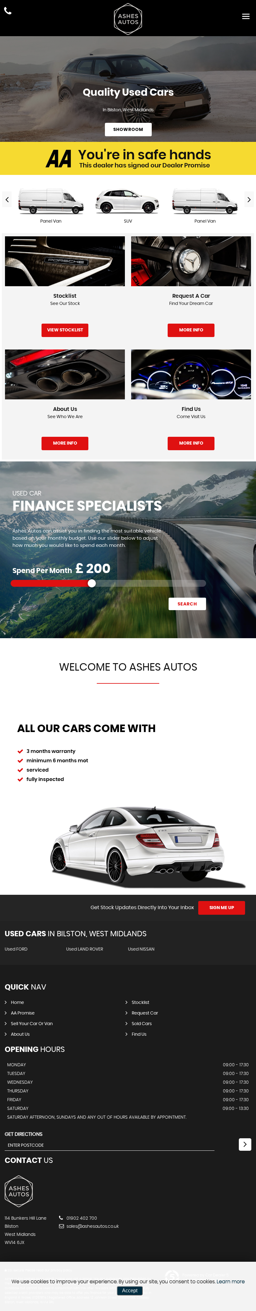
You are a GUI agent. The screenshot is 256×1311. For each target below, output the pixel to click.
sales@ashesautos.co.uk (92, 1226)
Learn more (231, 1281)
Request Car (145, 1013)
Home (17, 1002)
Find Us (139, 1034)
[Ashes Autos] (19, 1205)
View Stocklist (65, 330)
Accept (129, 1290)
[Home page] (128, 19)
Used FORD (16, 949)
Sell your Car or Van (32, 1024)
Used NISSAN (141, 949)
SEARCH (187, 604)
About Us (20, 1034)
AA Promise (23, 1013)
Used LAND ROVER (84, 949)
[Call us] (7, 11)
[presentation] (7, 199)
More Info (191, 330)
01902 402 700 (81, 1218)
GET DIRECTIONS (23, 1134)
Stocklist (140, 1002)
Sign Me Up (221, 908)
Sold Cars (142, 1024)
